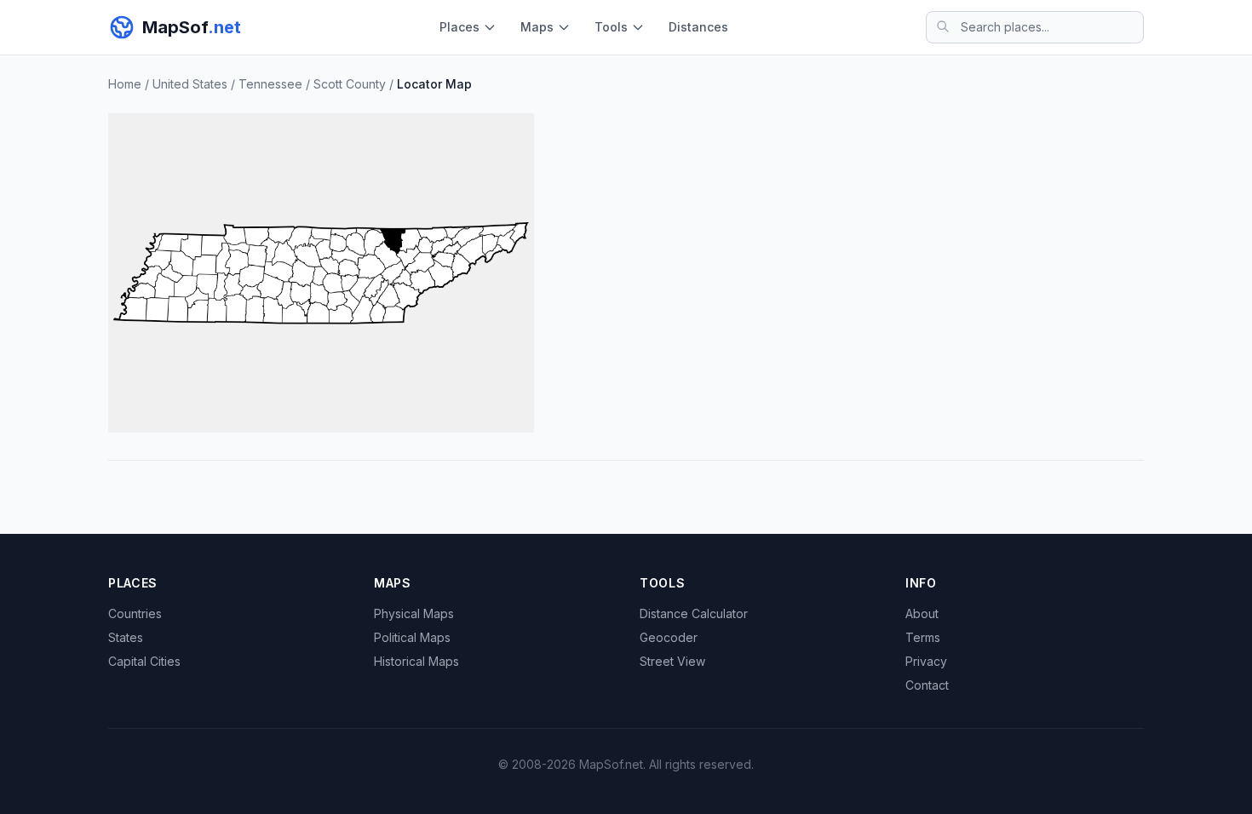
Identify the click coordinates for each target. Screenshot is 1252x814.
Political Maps (412, 637)
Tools (611, 27)
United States (189, 84)
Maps (537, 27)
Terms (922, 637)
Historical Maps (416, 661)
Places (459, 27)
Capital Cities (144, 661)
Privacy (926, 661)
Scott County (349, 84)
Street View (672, 661)
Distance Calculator (694, 613)
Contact (927, 685)
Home (124, 84)
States (125, 637)
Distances (698, 27)
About (922, 613)
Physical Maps (414, 613)
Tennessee (270, 84)
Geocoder (669, 637)
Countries (135, 613)
